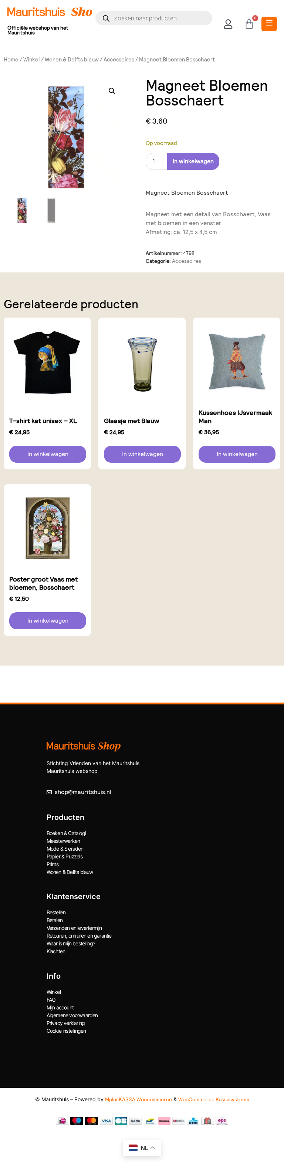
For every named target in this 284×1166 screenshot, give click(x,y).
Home (11, 59)
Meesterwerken (63, 841)
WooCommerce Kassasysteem (213, 1099)
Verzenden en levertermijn (74, 928)
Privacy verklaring (66, 1023)
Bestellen (56, 912)
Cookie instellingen (66, 1031)
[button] (112, 91)
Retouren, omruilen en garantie (79, 935)
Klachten (56, 951)
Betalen (54, 920)
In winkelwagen (193, 161)
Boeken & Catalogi (66, 833)
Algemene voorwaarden (72, 1015)
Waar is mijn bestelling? (71, 943)
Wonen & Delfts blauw (72, 59)
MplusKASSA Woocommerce (138, 1099)
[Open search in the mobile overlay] (154, 18)
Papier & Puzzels (64, 856)
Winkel (31, 59)
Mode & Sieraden (65, 848)
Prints (52, 864)
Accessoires (119, 59)
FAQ (51, 999)
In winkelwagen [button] (47, 454)
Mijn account (60, 1007)
